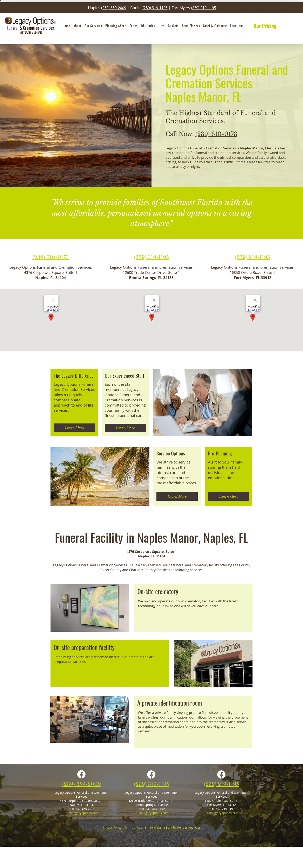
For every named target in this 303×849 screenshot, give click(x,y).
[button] (77, 25)
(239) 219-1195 (203, 7)
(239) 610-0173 (216, 134)
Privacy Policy (112, 827)
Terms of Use (133, 827)
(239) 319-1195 (155, 7)
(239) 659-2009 (113, 7)
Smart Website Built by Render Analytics (173, 827)
